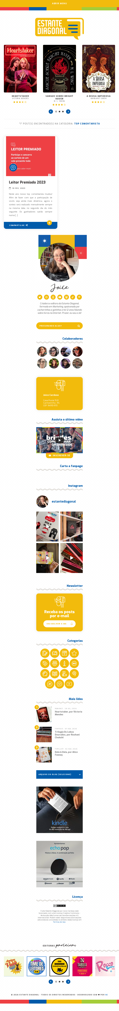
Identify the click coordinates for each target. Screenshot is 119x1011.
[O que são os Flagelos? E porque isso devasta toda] (71, 526)
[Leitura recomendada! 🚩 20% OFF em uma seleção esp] (47, 558)
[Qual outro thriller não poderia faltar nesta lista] (71, 558)
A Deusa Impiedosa (99, 97)
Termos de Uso (59, 922)
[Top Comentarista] (13, 167)
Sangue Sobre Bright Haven (59, 98)
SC (106, 995)
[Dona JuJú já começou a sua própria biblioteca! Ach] (47, 526)
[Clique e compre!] (59, 809)
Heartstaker (20, 97)
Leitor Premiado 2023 (27, 182)
